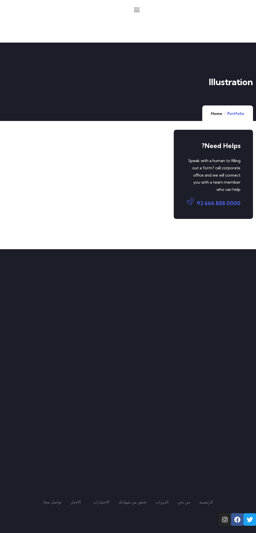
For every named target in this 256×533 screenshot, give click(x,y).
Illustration (51, 151)
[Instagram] (224, 519)
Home (216, 113)
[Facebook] (237, 519)
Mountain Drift (47, 224)
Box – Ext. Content (129, 164)
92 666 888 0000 (218, 203)
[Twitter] (250, 519)
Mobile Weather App (46, 161)
